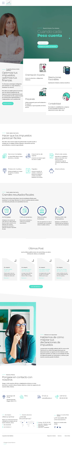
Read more (6, 277)
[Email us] (39, 397)
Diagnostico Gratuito (51, 435)
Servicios (60, 435)
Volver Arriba (67, 435)
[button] (66, 64)
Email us (45, 396)
